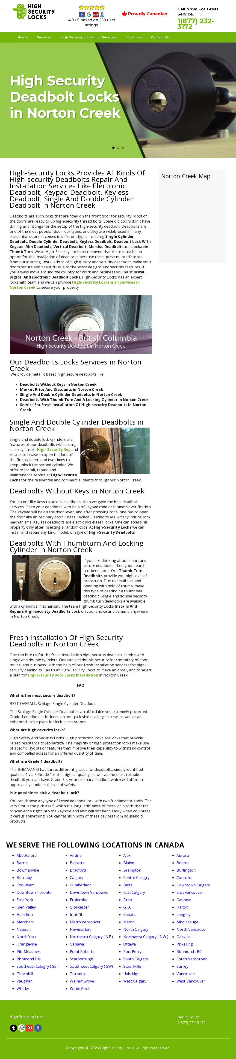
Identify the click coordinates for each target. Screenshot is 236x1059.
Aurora (183, 855)
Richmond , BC (189, 951)
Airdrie (76, 855)
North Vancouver (192, 929)
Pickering (185, 944)
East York (25, 899)
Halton (183, 907)
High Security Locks (117, 1047)
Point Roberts (82, 951)
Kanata (129, 914)
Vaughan (24, 981)
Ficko (127, 899)
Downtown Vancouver (89, 892)
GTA (127, 907)
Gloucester (79, 907)
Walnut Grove (82, 981)
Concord (184, 877)
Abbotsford (27, 855)
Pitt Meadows (29, 951)
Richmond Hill (29, 958)
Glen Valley (26, 907)
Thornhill (25, 973)
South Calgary (135, 958)
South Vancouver (192, 958)
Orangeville (27, 944)
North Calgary (135, 929)
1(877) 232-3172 (195, 24)
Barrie (22, 862)
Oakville (183, 936)
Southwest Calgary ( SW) (91, 966)
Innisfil (76, 914)
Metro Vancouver (85, 921)
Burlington (186, 870)
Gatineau (184, 899)
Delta (128, 885)
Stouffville (132, 966)
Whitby (23, 988)
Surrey (182, 966)
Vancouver (186, 973)
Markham (25, 921)
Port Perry (132, 951)
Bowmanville (28, 870)
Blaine (128, 862)
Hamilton (25, 914)
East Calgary (134, 892)
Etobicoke (78, 899)
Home (23, 37)
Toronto (77, 973)
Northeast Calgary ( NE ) (91, 936)
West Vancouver (191, 981)
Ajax (127, 855)
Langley (183, 914)
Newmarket (80, 929)
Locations (133, 37)
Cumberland (80, 885)
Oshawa (77, 944)
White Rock (80, 988)
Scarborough (81, 958)
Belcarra (77, 862)
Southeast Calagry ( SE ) (38, 966)
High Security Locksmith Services (88, 37)
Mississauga (187, 921)
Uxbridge (131, 973)
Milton (129, 921)
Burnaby (24, 877)
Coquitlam (25, 885)
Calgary (76, 877)
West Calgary (135, 981)
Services (44, 37)
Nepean (24, 929)
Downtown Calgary (193, 885)
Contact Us (160, 37)
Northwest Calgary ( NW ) (145, 936)
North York (27, 936)
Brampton (132, 870)
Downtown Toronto (34, 892)
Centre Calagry (136, 877)
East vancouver (190, 892)
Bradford (78, 870)
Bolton (183, 862)
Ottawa (129, 944)
